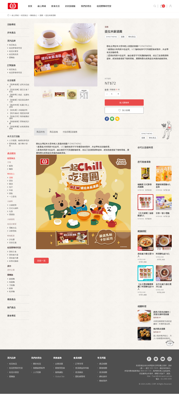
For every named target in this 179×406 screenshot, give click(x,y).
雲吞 (11, 180)
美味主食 (12, 251)
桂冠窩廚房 (13, 54)
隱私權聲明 (80, 376)
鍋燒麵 (12, 279)
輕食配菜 (11, 235)
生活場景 (11, 80)
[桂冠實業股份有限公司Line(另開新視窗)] (156, 359)
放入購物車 (124, 102)
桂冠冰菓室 (13, 51)
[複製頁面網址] (117, 119)
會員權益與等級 (82, 368)
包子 (11, 187)
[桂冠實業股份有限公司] (12, 6)
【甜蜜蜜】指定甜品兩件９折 (19, 101)
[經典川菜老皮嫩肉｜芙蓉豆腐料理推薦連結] (144, 316)
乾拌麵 (12, 291)
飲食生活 (55, 6)
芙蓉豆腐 (12, 242)
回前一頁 (41, 260)
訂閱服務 (11, 65)
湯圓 (41, 15)
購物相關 (103, 368)
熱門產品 (11, 307)
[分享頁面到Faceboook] (107, 119)
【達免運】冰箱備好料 (18, 110)
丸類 (11, 211)
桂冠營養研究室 (104, 6)
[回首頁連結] (8, 15)
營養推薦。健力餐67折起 (18, 144)
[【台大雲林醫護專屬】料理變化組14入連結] (145, 273)
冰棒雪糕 (12, 231)
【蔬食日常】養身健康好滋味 (19, 117)
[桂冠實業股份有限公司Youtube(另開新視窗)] (162, 359)
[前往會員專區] (170, 6)
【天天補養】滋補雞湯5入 (145, 214)
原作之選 (11, 270)
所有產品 (11, 32)
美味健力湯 (13, 254)
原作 (9, 266)
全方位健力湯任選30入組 (163, 285)
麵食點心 (33, 15)
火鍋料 (10, 201)
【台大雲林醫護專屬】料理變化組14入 (145, 286)
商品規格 (54, 131)
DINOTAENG (111, 36)
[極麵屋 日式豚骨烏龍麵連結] (145, 173)
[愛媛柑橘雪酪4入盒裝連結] (164, 173)
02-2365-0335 (166, 379)
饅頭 (11, 184)
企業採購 (59, 363)
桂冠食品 (24, 15)
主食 (9, 162)
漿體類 (12, 214)
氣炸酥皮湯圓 (159, 328)
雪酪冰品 (12, 227)
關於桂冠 (37, 363)
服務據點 (59, 372)
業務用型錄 (60, 368)
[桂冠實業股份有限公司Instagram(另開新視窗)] (169, 359)
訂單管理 (79, 363)
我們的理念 (86, 6)
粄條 (11, 288)
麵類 (11, 169)
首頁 (30, 6)
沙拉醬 (12, 239)
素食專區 (11, 315)
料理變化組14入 (163, 253)
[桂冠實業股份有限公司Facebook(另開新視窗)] (149, 359)
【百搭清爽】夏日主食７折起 (19, 90)
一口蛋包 (12, 196)
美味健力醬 (13, 258)
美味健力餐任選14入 (145, 254)
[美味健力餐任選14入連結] (145, 243)
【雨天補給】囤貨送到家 (19, 113)
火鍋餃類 (12, 205)
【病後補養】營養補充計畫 (19, 122)
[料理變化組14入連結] (164, 243)
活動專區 (11, 24)
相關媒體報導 (39, 368)
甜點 (11, 193)
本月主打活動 (13, 136)
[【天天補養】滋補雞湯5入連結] (145, 202)
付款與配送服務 (70, 131)
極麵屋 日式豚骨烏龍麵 (145, 185)
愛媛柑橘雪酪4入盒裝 (163, 185)
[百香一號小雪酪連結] (164, 202)
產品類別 (11, 153)
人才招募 (37, 372)
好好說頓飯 (70, 6)
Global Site (59, 376)
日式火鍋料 (13, 208)
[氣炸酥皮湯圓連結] (144, 333)
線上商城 (42, 6)
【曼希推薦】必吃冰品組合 (19, 85)
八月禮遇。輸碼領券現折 (19, 140)
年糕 (11, 190)
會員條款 (79, 372)
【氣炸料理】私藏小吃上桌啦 (19, 106)
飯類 (11, 166)
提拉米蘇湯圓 (50, 15)
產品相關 (103, 363)
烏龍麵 (12, 282)
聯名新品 (132, 36)
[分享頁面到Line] (112, 119)
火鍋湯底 (11, 219)
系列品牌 (11, 40)
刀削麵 (12, 285)
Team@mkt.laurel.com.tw (162, 376)
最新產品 (11, 299)
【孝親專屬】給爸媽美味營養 (19, 127)
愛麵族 (12, 57)
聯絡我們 (103, 380)
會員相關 (103, 372)
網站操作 (103, 376)
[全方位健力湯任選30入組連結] (164, 273)
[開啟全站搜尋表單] (155, 6)
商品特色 (41, 131)
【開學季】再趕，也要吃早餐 (19, 95)
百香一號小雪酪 (163, 213)
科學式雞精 (13, 261)
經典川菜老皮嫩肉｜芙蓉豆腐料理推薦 (162, 313)
